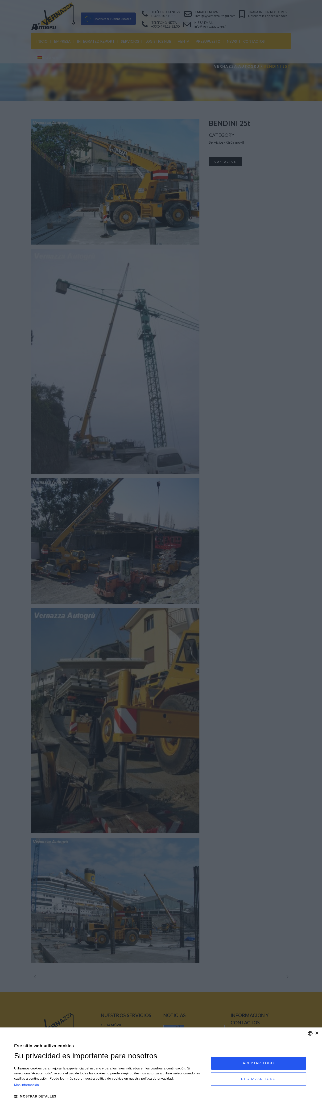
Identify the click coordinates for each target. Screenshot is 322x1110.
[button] (109, 1096)
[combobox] (310, 1033)
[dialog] (161, 1068)
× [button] (316, 1033)
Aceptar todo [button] (258, 1063)
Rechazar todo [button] (258, 1079)
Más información (26, 1085)
